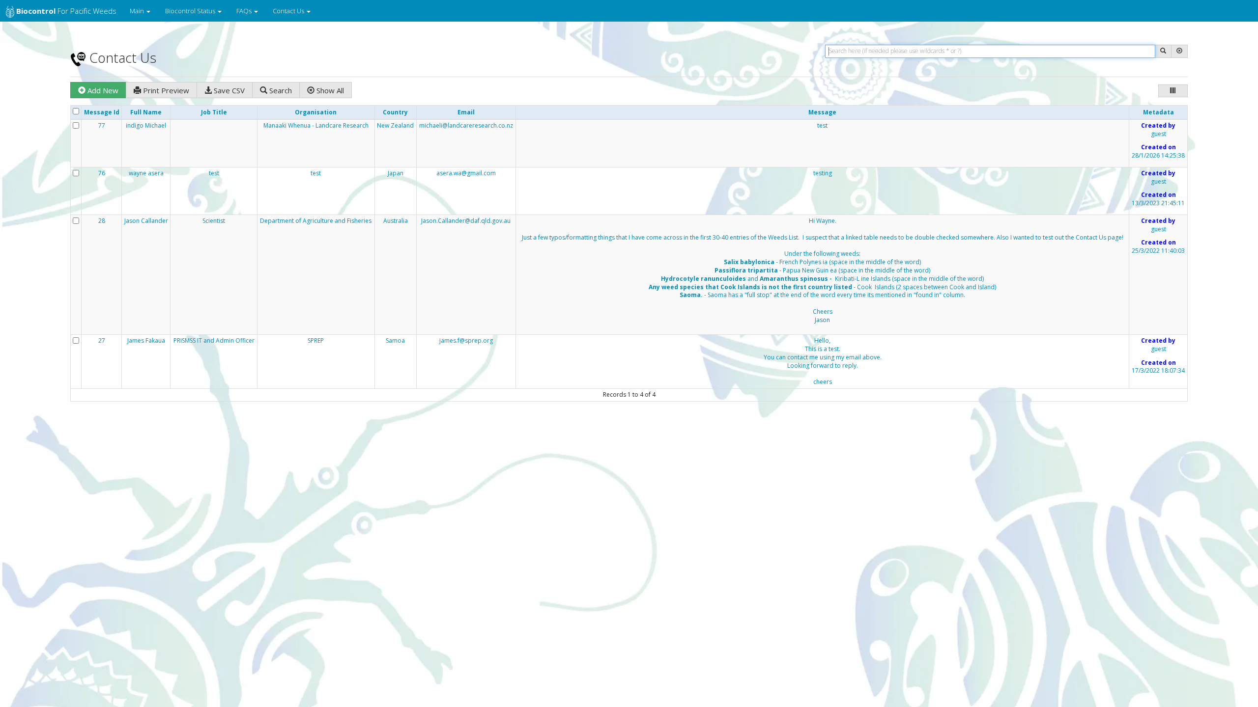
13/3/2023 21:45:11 (1158, 203)
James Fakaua (146, 341)
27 (101, 341)
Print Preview (165, 90)
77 (101, 126)
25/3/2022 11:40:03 (1158, 251)
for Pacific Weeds (66, 11)
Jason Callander (146, 221)
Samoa (395, 341)
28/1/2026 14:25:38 (1158, 156)
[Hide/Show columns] (1173, 91)
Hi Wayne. (822, 270)
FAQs (244, 10)
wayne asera (146, 173)
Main (137, 10)
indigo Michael (146, 126)
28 (101, 221)
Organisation (316, 112)
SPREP (316, 341)
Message (822, 112)
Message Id (101, 112)
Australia (395, 221)
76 (101, 173)
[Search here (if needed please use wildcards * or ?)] (1163, 51)
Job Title (214, 112)
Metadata (1158, 112)
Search (279, 90)
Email (466, 112)
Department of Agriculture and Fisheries (316, 221)
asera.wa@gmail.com (466, 173)
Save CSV (228, 90)
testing (822, 173)
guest (1158, 134)
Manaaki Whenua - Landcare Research (316, 126)
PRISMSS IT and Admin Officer (214, 341)
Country (395, 112)
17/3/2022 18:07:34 (1158, 371)
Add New (102, 90)
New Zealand (395, 126)
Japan (395, 173)
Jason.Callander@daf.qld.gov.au (466, 221)
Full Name (146, 112)
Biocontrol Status (191, 10)
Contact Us (289, 10)
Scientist (213, 221)
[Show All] (1179, 51)
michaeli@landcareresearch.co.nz (466, 125)
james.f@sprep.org (466, 340)
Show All (329, 90)
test (822, 126)
